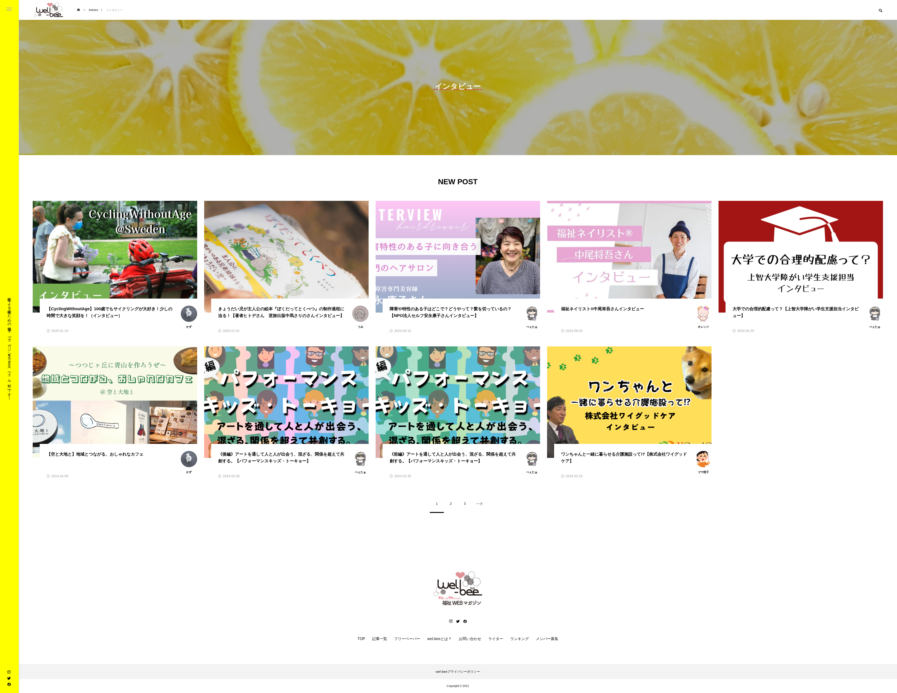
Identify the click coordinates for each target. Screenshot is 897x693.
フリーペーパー (407, 639)
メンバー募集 (547, 639)
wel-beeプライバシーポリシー (458, 671)
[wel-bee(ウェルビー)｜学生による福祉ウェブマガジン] (48, 10)
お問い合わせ (470, 639)
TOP (361, 639)
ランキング (519, 639)
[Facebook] (9, 684)
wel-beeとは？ (439, 639)
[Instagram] (9, 672)
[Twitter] (9, 678)
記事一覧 (379, 639)
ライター (495, 639)
